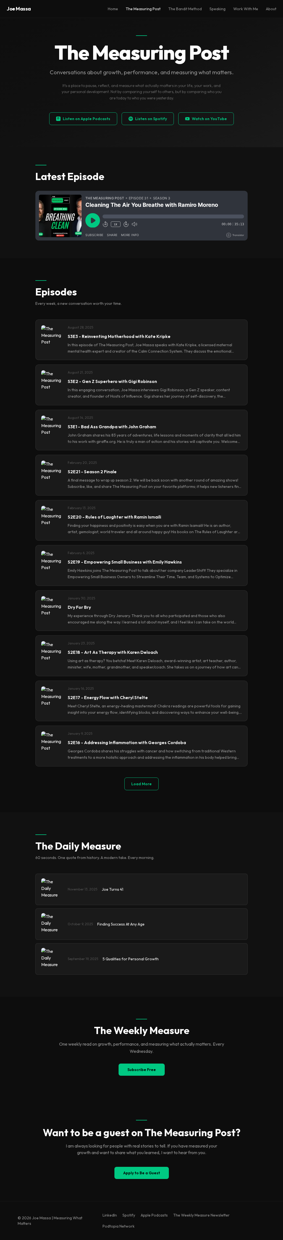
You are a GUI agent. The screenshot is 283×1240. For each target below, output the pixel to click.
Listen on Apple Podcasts (86, 118)
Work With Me (245, 8)
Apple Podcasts (154, 1215)
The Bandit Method (185, 8)
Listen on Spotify (151, 118)
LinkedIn (110, 1215)
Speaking (217, 8)
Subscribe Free (141, 1069)
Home (113, 8)
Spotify (128, 1215)
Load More (141, 783)
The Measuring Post (143, 8)
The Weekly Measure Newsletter (201, 1215)
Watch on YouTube (209, 118)
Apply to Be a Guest (141, 1172)
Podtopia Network (119, 1226)
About (271, 8)
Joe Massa (19, 9)
